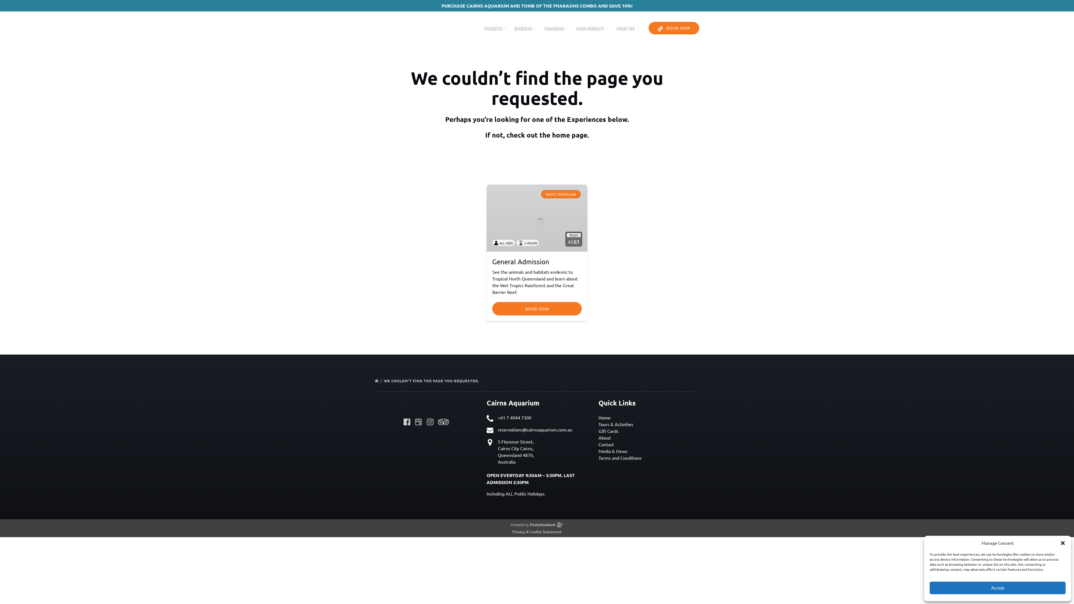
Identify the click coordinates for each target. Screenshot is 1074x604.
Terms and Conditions (620, 458)
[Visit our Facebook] (407, 422)
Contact (606, 444)
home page (569, 135)
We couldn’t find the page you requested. (432, 380)
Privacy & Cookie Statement (537, 531)
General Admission (520, 262)
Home (605, 417)
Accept (997, 588)
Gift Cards (608, 431)
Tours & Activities (616, 424)
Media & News (613, 451)
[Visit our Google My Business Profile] (418, 422)
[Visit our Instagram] (430, 422)
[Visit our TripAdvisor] (443, 422)
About (605, 437)
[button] (1063, 543)
